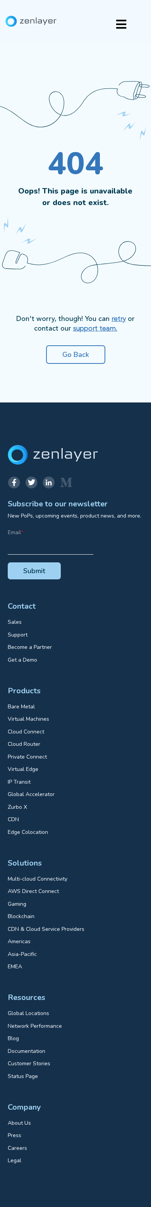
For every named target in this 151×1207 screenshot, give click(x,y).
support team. (95, 328)
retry (119, 319)
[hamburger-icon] (121, 25)
